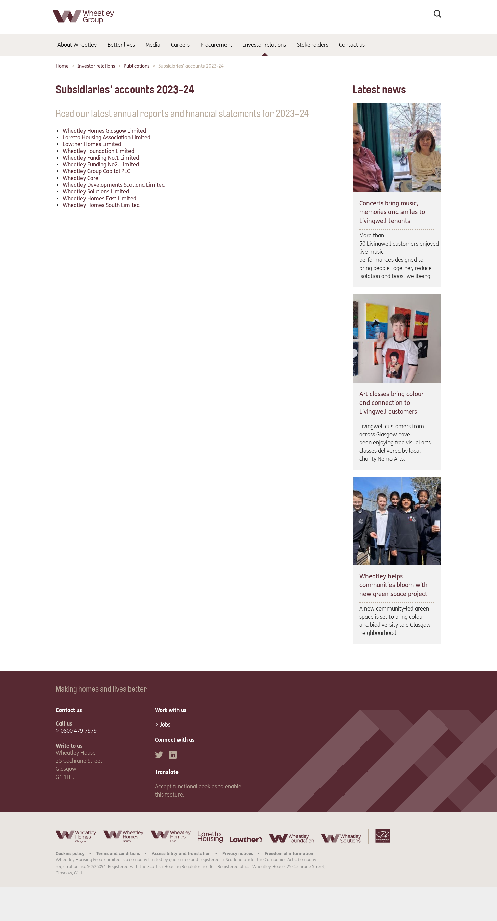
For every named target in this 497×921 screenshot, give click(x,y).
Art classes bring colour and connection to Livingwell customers (391, 402)
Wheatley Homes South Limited (101, 205)
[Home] (83, 25)
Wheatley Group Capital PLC (96, 171)
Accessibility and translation (181, 853)
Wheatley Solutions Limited (96, 191)
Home (62, 66)
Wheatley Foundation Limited (98, 151)
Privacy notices (237, 853)
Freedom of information (289, 853)
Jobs (165, 724)
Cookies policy (70, 853)
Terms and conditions (118, 853)
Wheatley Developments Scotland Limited (114, 185)
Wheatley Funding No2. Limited (101, 164)
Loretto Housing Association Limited (106, 137)
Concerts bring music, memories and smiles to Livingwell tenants (392, 212)
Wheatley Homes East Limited (99, 198)
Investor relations (96, 66)
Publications (136, 66)
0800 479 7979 (79, 731)
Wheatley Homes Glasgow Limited (104, 131)
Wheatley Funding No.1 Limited (101, 158)
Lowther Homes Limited (92, 144)
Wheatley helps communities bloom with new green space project (393, 585)
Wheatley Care (80, 178)
